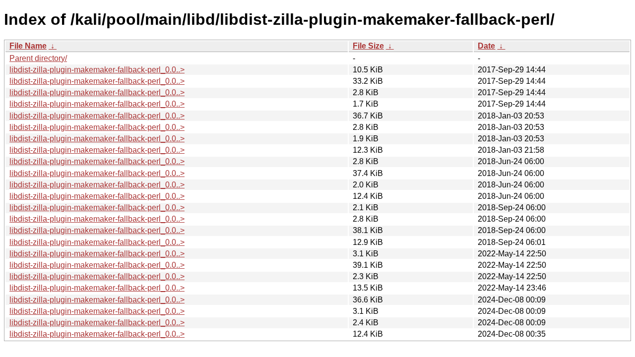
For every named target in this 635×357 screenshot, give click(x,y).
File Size (368, 46)
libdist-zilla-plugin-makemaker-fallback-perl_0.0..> (97, 69)
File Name (28, 46)
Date (486, 46)
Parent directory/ (38, 58)
